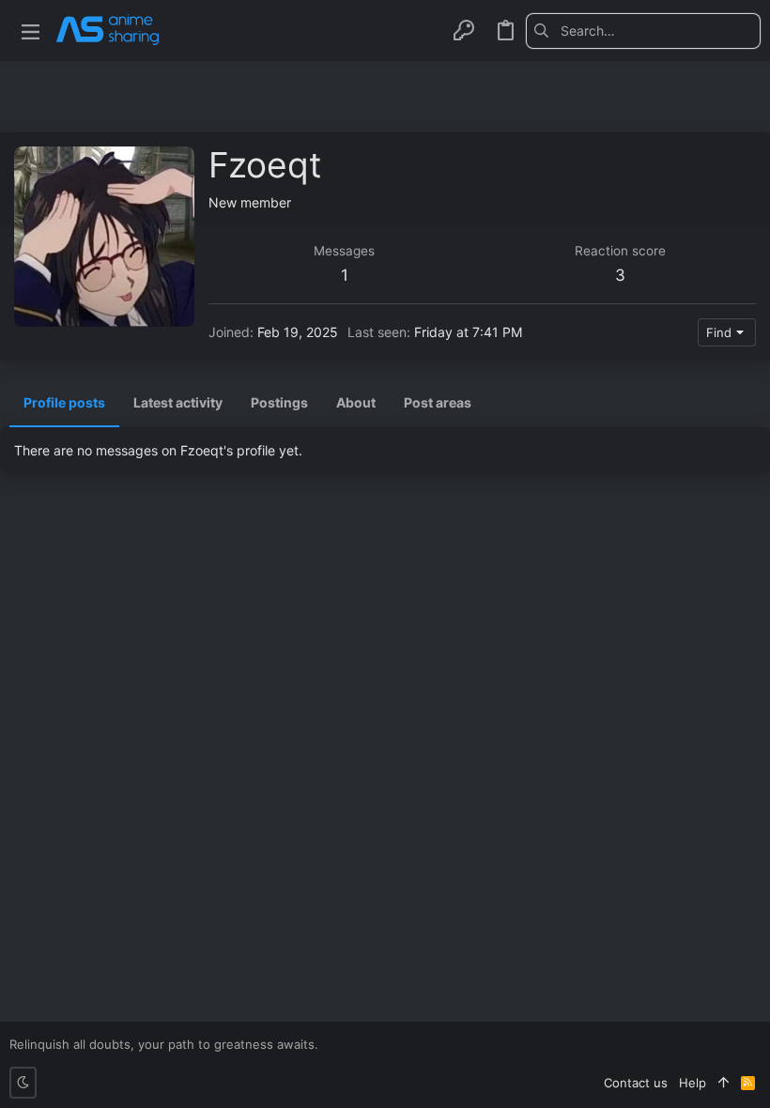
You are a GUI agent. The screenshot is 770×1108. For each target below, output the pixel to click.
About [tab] (356, 402)
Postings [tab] (279, 402)
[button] (30, 30)
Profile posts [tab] (64, 402)
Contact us (636, 1082)
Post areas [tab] (437, 402)
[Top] (723, 1083)
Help (692, 1082)
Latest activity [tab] (178, 402)
